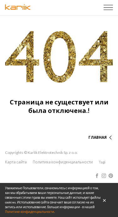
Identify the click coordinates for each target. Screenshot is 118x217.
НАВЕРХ (99, 129)
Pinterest (111, 175)
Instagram (104, 175)
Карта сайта (16, 162)
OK (104, 200)
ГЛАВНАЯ (97, 137)
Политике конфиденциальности (29, 212)
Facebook (97, 175)
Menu (108, 7)
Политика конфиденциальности (63, 162)
